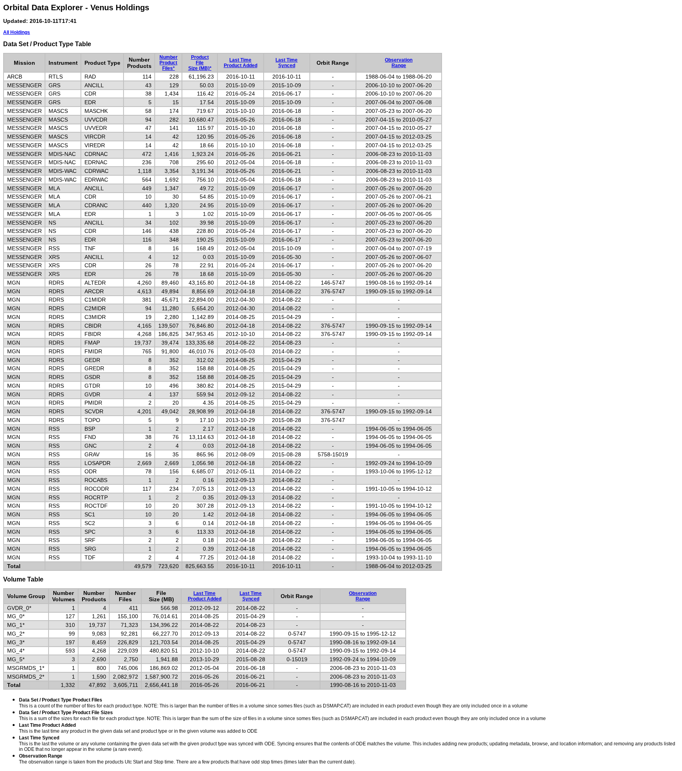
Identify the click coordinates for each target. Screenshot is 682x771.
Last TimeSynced (286, 62)
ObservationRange (398, 62)
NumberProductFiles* (168, 62)
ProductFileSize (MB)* (200, 62)
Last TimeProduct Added (240, 62)
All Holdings (16, 32)
